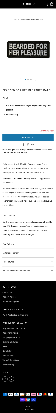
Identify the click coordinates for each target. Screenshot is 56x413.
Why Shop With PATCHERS (13, 328)
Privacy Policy (8, 364)
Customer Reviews (10, 333)
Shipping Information (11, 337)
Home (15, 20)
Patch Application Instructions (15, 315)
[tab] (25, 79)
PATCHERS (28, 4)
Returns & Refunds (10, 342)
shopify (28, 406)
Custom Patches (9, 297)
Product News (8, 355)
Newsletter (7, 351)
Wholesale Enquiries (10, 301)
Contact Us (7, 292)
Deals (4, 346)
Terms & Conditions (10, 360)
